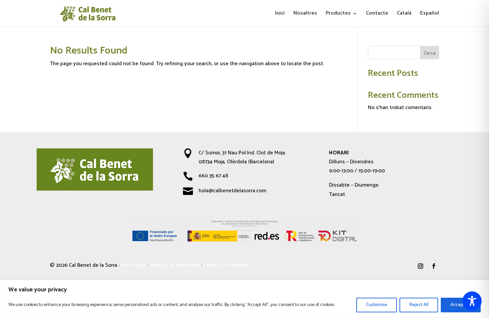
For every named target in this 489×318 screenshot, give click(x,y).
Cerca (429, 53)
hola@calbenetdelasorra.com (232, 190)
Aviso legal (133, 265)
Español (429, 14)
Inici (280, 14)
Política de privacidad (175, 265)
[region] (244, 299)
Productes (338, 14)
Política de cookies (226, 265)
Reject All (418, 305)
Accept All (460, 305)
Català (404, 14)
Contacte (377, 14)
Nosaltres (305, 14)
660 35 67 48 (213, 175)
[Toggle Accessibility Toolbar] (472, 301)
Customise (376, 305)
